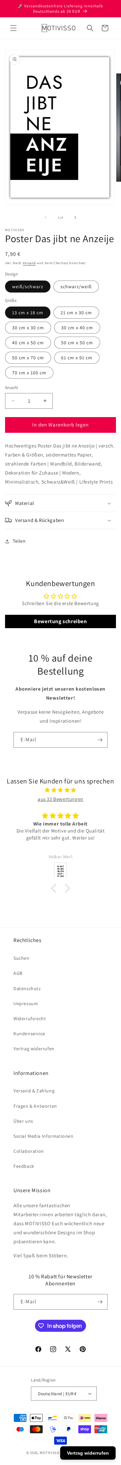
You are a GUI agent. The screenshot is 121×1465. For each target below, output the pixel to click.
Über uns (23, 1121)
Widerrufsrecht (29, 1019)
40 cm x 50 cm (28, 343)
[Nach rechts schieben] (75, 217)
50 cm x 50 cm (77, 343)
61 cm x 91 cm (76, 358)
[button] (13, 28)
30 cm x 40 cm (77, 328)
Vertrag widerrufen (33, 1049)
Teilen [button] (19, 541)
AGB (18, 973)
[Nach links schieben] (45, 217)
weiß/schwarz (27, 287)
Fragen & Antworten (35, 1106)
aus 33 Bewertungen (60, 799)
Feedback (23, 1166)
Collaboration (28, 1151)
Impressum (25, 1003)
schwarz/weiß (76, 287)
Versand (29, 263)
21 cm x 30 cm (76, 313)
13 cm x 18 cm (27, 313)
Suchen (21, 958)
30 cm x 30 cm (28, 328)
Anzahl (11, 387)
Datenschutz (27, 988)
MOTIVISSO (49, 1452)
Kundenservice (29, 1034)
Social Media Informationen (43, 1136)
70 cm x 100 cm (29, 373)
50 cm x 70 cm (28, 358)
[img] (60, 789)
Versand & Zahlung (33, 1091)
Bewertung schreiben (60, 621)
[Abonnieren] (99, 740)
